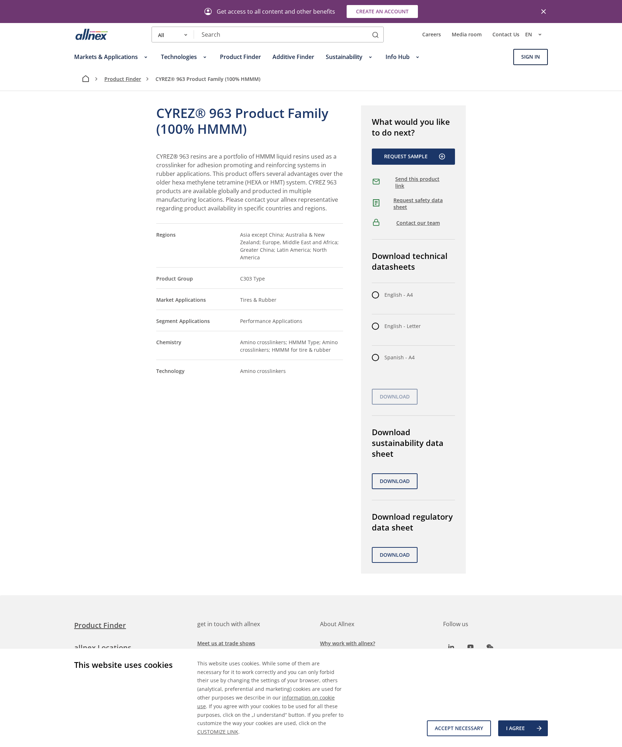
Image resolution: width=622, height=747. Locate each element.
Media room (467, 34)
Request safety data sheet (418, 204)
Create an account (382, 11)
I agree (515, 728)
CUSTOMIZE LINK (217, 731)
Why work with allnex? (347, 643)
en (528, 34)
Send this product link (417, 183)
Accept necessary (459, 728)
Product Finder (122, 79)
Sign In (530, 57)
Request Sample (406, 156)
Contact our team (418, 222)
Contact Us (505, 34)
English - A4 (398, 294)
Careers (431, 34)
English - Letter (402, 326)
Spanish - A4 (399, 357)
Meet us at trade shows (226, 643)
